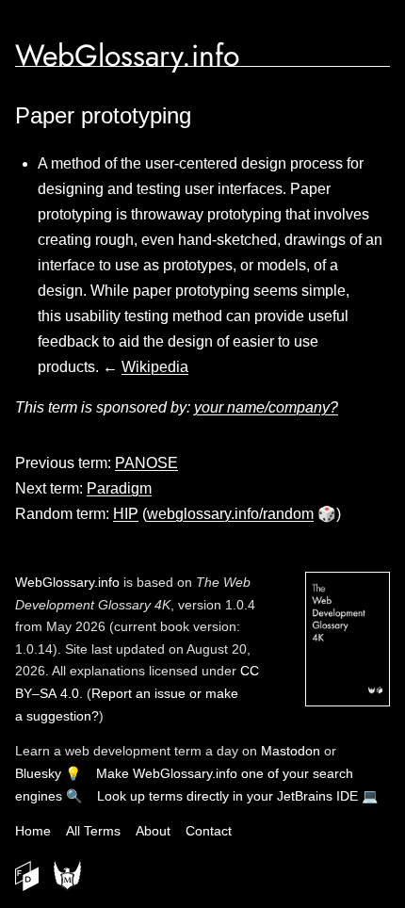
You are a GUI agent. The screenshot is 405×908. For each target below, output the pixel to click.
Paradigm (119, 488)
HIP (125, 514)
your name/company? (266, 407)
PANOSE (146, 463)
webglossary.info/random (230, 514)
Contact (209, 830)
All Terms (93, 830)
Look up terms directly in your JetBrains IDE (227, 795)
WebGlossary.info (127, 55)
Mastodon (290, 750)
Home (33, 830)
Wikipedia (155, 367)
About (153, 830)
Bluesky (38, 773)
